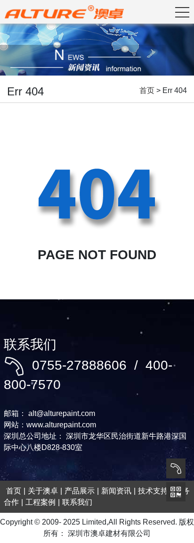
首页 (146, 90)
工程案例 (40, 502)
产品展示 (80, 491)
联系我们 (77, 502)
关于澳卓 (43, 491)
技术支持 (153, 491)
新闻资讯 (116, 491)
